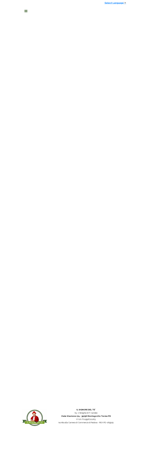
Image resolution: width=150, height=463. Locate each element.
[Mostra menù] (26, 11)
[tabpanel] (86, 419)
